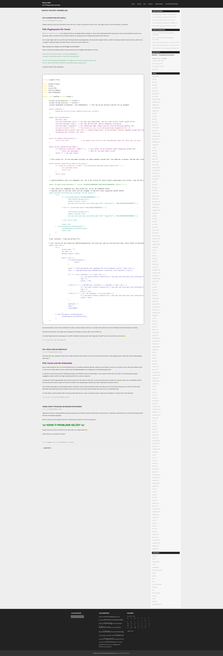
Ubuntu (111, 644)
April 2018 (154, 361)
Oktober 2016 (155, 412)
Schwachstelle (102, 642)
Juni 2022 (154, 218)
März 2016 (155, 432)
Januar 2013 (155, 537)
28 (135, 627)
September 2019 (156, 312)
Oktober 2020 (155, 275)
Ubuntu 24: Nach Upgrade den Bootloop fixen (168, 48)
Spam (114, 642)
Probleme (101, 639)
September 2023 (156, 176)
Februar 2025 (155, 127)
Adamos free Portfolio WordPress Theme (104, 653)
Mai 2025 (154, 119)
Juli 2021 (154, 250)
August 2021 (155, 247)
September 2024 (156, 142)
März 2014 (155, 500)
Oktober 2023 (155, 173)
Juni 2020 (154, 287)
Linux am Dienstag (156, 584)
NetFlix (109, 635)
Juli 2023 (154, 181)
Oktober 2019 (155, 309)
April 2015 (154, 463)
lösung (100, 635)
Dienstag (107, 623)
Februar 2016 (155, 435)
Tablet (153, 598)
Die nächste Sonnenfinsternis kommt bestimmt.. (164, 20)
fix (111, 627)
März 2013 (155, 531)
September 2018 (156, 346)
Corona (154, 564)
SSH (117, 642)
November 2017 (156, 375)
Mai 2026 (154, 85)
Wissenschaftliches (157, 604)
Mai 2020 (154, 290)
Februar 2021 (155, 264)
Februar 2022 (155, 230)
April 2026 (154, 88)
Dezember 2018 (156, 338)
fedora (102, 626)
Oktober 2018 (155, 344)
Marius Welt (46, 3)
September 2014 (156, 483)
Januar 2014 (155, 506)
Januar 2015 (155, 472)
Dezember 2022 (156, 201)
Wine (104, 646)
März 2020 (155, 295)
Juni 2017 (154, 389)
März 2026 (155, 90)
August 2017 (155, 383)
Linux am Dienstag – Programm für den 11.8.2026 (164, 25)
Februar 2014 (155, 503)
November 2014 (156, 477)
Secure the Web (156, 593)
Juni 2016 (154, 423)
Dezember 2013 (156, 509)
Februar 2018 (155, 366)
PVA (51, 340)
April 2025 (154, 122)
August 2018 (155, 349)
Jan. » (132, 631)
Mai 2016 (154, 426)
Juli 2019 (154, 318)
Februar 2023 (155, 196)
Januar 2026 (155, 96)
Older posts (46, 448)
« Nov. (128, 631)
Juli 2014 (154, 489)
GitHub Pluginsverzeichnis (52, 33)
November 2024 (156, 136)
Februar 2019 (155, 332)
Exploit (120, 623)
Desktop (101, 623)
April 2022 (154, 224)
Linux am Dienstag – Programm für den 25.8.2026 (164, 14)
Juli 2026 (154, 79)
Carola (57, 397)
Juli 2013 (154, 520)
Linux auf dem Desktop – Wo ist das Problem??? (168, 42)
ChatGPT (62, 397)
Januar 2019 (155, 335)
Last (66, 397)
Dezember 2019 (156, 304)
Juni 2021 (154, 253)
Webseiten (154, 58)
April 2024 (154, 156)
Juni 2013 (154, 523)
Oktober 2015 (155, 446)
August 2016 (155, 418)
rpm (123, 639)
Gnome (118, 627)
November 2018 (156, 341)
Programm (108, 638)
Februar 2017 (155, 400)
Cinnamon (101, 620)
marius (60, 20)
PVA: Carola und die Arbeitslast (54, 349)
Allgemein (49, 442)
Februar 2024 (155, 161)
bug (115, 617)
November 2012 (156, 543)
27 (131, 627)
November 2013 (156, 511)
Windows (154, 601)
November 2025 (156, 102)
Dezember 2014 (156, 474)
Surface (120, 642)
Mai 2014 (154, 494)
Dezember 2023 (156, 167)
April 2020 (154, 292)
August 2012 (155, 548)
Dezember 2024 (156, 133)
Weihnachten (63, 442)
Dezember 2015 (156, 440)
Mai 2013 (154, 526)
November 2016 (156, 409)
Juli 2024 (154, 147)
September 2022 (156, 210)
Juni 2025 (154, 116)
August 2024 (155, 144)
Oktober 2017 (155, 378)
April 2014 (154, 497)
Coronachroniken (117, 620)
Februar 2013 (155, 534)
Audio (153, 558)
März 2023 (155, 193)
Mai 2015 (154, 460)
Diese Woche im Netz (157, 570)
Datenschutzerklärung (172, 4)
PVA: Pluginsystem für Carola (54, 18)
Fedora (139, 4)
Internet (154, 576)
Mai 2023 (154, 187)
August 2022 (155, 213)
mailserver (104, 635)
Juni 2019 (154, 321)
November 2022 (156, 204)
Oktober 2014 (155, 480)
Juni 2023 (154, 184)
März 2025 (155, 125)
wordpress (108, 646)
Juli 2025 (154, 113)
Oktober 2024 (155, 139)
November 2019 (156, 307)
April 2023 (154, 190)
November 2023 (156, 170)
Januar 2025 (155, 130)
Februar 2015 (155, 469)
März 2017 (155, 398)
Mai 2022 (154, 221)
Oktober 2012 (155, 546)
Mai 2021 (154, 255)
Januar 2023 (155, 198)
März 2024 (155, 159)
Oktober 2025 (155, 105)
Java (144, 4)
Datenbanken (155, 567)
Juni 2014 (154, 491)
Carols (58, 340)
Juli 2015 (154, 455)
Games (114, 627)
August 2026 (155, 76)
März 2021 (155, 261)
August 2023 (155, 179)
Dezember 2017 (156, 372)
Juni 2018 (154, 355)
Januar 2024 (155, 164)
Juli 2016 (154, 420)
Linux (133, 4)
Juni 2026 (154, 82)
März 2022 (155, 227)
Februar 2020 (155, 298)
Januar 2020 (155, 301)
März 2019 (155, 329)
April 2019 (154, 327)
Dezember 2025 (156, 99)
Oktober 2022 (155, 207)
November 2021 (156, 238)
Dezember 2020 (156, 270)
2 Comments (71, 442)
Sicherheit (108, 642)
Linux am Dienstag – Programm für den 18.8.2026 (164, 17)
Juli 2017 (154, 386)
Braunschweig (159, 4)
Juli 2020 (154, 284)
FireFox (108, 627)
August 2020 (155, 281)
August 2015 (155, 452)
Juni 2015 (154, 457)
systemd (101, 644)
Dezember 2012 (156, 540)
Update (115, 644)
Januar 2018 (155, 369)
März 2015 (155, 466)
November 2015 (156, 443)
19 (127, 625)
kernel (101, 632)
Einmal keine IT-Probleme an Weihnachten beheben (62, 407)
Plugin (62, 340)
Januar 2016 (155, 437)
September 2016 (156, 415)
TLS (108, 644)
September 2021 (156, 244)
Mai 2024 (154, 153)
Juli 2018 (154, 352)
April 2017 (154, 395)
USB (119, 644)
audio (100, 617)
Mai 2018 (154, 358)
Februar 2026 (155, 93)
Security (150, 4)
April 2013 (154, 528)
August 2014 (155, 486)
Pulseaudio (116, 639)
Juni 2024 (154, 150)
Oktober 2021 (155, 241)
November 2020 (156, 273)
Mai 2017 (154, 392)
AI (55, 397)
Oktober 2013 (155, 514)
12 (127, 623)
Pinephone (154, 587)
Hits (160, 58)
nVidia (113, 635)
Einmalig (164, 58)
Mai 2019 (154, 324)
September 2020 (156, 278)
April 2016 (154, 429)
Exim (116, 623)
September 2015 (156, 449)
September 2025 (156, 107)
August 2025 (155, 110)
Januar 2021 (155, 267)
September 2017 (156, 381)
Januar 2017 (155, 403)
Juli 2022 (154, 216)
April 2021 (154, 258)
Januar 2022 (155, 233)
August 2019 (155, 315)
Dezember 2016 (156, 406)
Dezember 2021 (156, 235)
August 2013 (155, 517)
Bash (103, 616)
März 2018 (155, 364)
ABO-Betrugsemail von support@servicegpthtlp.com (165, 22)
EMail (113, 623)
